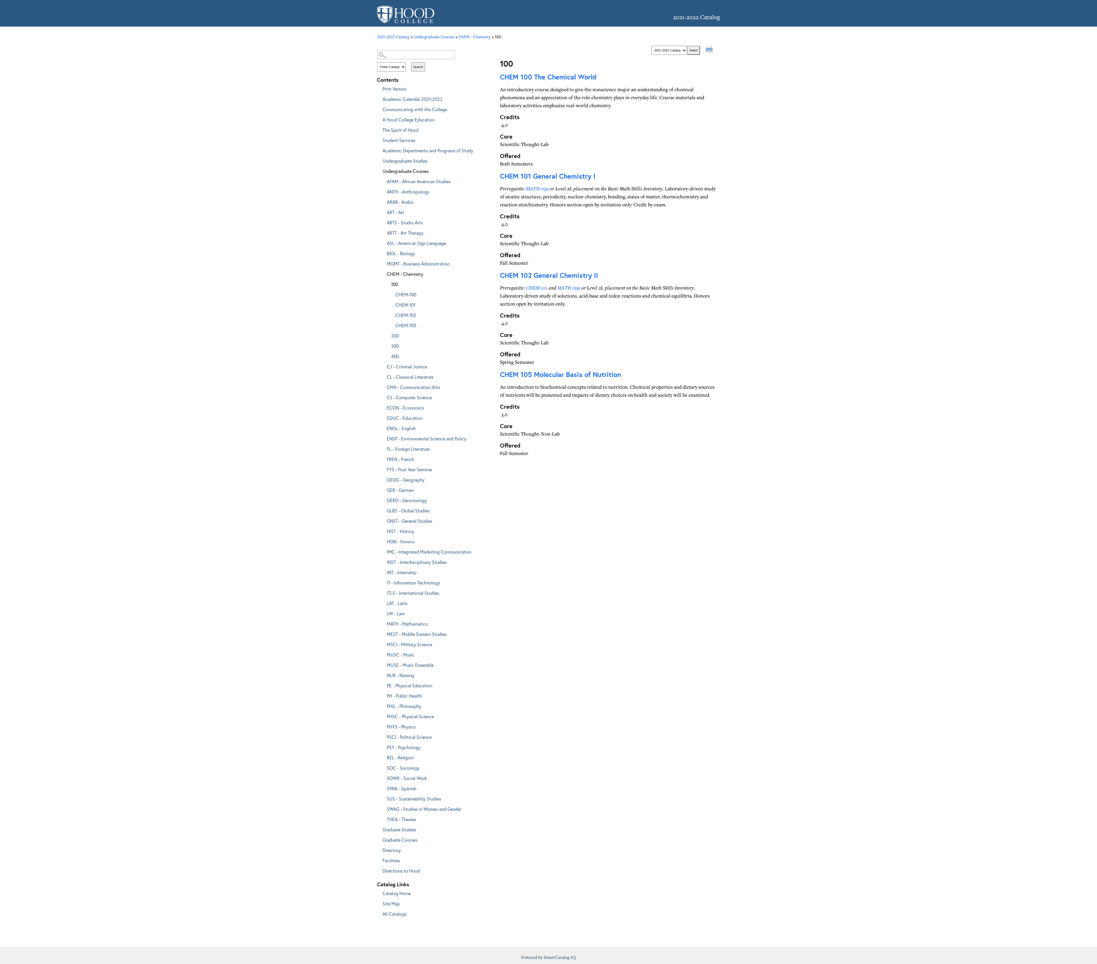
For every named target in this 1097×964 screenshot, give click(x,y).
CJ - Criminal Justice (407, 367)
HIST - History (400, 531)
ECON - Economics (405, 408)
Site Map (391, 904)
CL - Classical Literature (410, 377)
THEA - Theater (401, 819)
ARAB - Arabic (400, 202)
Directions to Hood (401, 871)
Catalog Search (428, 45)
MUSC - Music (401, 655)
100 (394, 284)
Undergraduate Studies (405, 161)
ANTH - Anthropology (408, 192)
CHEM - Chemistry (405, 274)
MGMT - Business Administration (418, 264)
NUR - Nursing (400, 675)
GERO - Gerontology (407, 500)
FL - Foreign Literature (408, 449)
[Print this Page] (710, 50)
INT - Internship (402, 572)
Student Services (399, 140)
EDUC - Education (404, 418)
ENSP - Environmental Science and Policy (426, 439)
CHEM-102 (405, 315)
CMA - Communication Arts (413, 387)
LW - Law (396, 613)
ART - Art (395, 212)
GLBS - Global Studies (408, 511)
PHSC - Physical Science (410, 716)
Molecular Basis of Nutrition (560, 374)
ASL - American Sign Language (416, 243)
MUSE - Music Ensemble (410, 665)
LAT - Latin (397, 603)
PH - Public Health (404, 696)
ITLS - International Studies (413, 593)
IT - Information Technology (413, 583)
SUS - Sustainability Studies (414, 799)
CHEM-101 (405, 305)
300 (395, 346)
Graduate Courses (400, 840)
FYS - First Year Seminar (409, 469)
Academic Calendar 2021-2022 (413, 99)
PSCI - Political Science (409, 737)
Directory (392, 850)
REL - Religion (400, 758)
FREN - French (400, 459)
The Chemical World (548, 76)
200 (395, 336)
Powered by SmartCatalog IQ (548, 957)
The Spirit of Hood (401, 130)
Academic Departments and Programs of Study (428, 150)
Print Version (395, 89)
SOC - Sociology (403, 768)
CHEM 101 (536, 287)
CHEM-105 (405, 325)
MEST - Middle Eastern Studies (417, 634)
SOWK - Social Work (407, 778)
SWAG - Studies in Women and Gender (424, 809)
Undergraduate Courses (406, 171)
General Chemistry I (547, 176)
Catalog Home (397, 893)
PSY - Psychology (404, 747)
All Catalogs (395, 914)
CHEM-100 (405, 295)
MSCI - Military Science (409, 644)
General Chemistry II (549, 275)
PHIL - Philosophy (404, 706)
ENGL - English (401, 428)
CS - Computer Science (409, 397)
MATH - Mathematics (407, 624)
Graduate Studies (399, 830)
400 (395, 356)
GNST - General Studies (409, 521)
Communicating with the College (415, 109)
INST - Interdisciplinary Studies (417, 562)
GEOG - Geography (406, 480)
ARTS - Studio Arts (405, 222)
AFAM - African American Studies (419, 181)
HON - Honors (400, 541)
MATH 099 (537, 188)
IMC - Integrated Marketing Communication (429, 552)
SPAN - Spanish (402, 788)
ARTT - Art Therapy (405, 233)
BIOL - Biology (401, 253)
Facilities (391, 860)
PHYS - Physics (401, 727)
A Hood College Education (409, 120)
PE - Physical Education (409, 685)
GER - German (400, 490)
